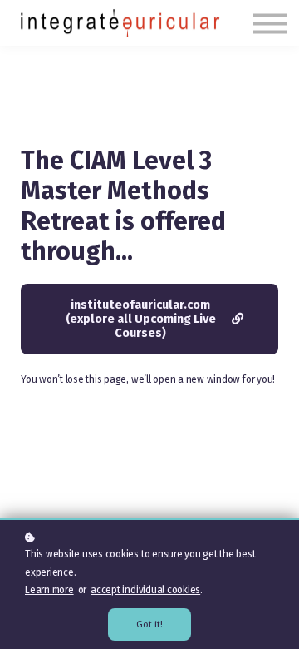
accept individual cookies (145, 590)
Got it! (149, 624)
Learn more (49, 590)
